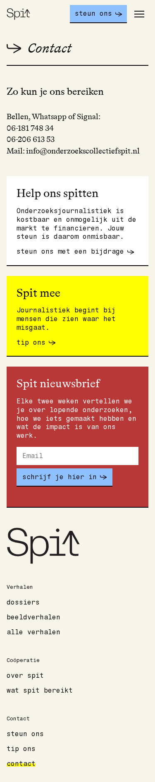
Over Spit (25, 675)
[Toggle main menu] (139, 14)
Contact (21, 764)
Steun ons (25, 734)
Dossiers (23, 602)
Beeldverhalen (33, 617)
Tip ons (21, 749)
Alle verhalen (33, 632)
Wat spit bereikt (40, 690)
